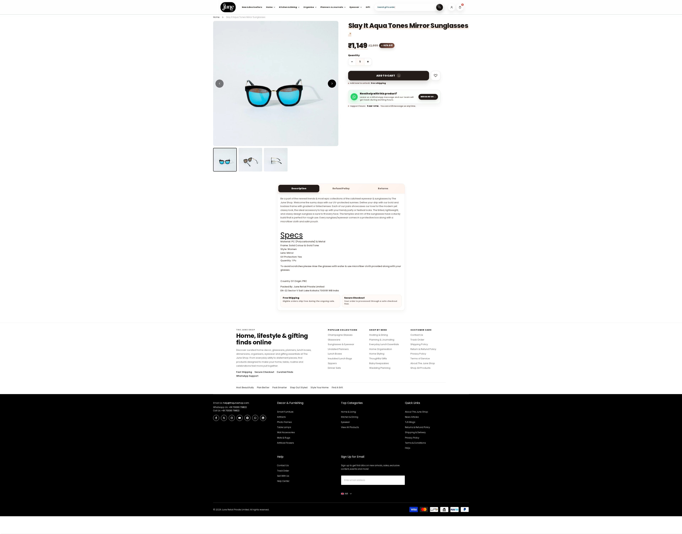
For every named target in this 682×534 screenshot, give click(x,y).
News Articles (412, 416)
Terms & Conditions (415, 442)
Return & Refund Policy (423, 349)
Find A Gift (337, 387)
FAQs (407, 447)
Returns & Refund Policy (417, 427)
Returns (383, 188)
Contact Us (416, 335)
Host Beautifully (245, 387)
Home (216, 17)
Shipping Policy (419, 344)
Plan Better (263, 387)
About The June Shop (422, 363)
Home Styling (376, 353)
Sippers (332, 363)
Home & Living (348, 411)
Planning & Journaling (381, 339)
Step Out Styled (298, 387)
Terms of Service (420, 358)
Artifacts (281, 416)
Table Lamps (284, 427)
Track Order (417, 339)
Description (298, 188)
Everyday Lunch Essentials (384, 344)
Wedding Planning (379, 368)
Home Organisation (380, 349)
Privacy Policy (418, 353)
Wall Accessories (286, 432)
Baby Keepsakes (379, 363)
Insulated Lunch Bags (340, 358)
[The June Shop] (228, 7)
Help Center (283, 481)
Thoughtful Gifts (378, 358)
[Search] (439, 7)
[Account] (451, 7)
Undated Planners (338, 349)
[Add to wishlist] (435, 75)
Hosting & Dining (378, 335)
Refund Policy (341, 188)
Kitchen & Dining (349, 416)
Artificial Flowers (285, 442)
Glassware (334, 339)
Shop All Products (420, 368)
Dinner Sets (334, 368)
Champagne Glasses (340, 335)
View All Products (350, 427)
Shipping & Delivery (415, 432)
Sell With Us (283, 475)
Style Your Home (320, 387)
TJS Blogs (410, 422)
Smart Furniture (285, 411)
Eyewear (345, 422)
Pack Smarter (279, 387)
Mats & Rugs (283, 437)
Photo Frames (284, 422)
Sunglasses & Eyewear (341, 344)
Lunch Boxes (335, 353)
